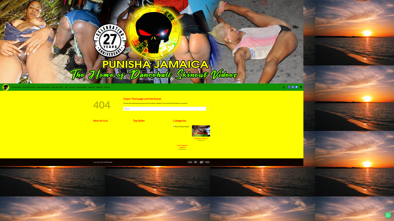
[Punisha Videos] (6, 87)
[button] (284, 87)
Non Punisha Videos (28, 87)
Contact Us (91, 87)
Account (72, 87)
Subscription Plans (57, 87)
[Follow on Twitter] (296, 87)
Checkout (99, 87)
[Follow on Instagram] (292, 87)
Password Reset (81, 87)
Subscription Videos (43, 87)
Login (66, 87)
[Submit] (208, 109)
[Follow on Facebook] (289, 87)
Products (107, 87)
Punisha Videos (16, 87)
